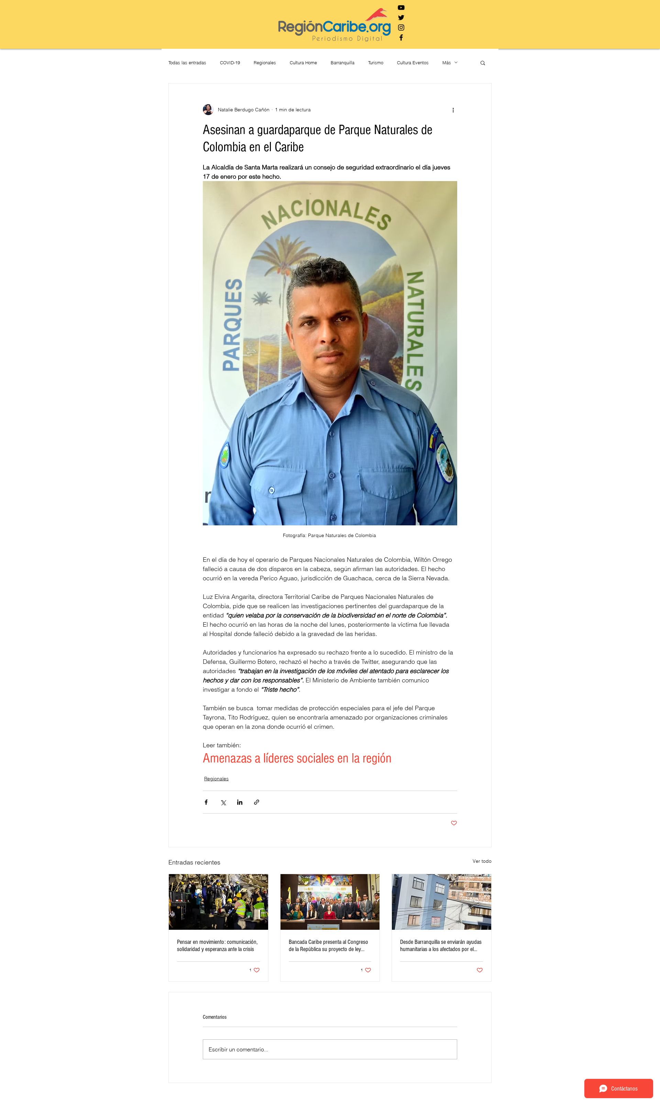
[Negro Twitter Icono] (401, 17)
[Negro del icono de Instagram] (401, 27)
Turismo (375, 62)
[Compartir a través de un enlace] (256, 802)
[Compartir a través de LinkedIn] (239, 802)
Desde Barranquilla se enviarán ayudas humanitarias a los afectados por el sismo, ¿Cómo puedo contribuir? (441, 945)
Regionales (265, 62)
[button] (483, 62)
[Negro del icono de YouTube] (401, 7)
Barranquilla (342, 62)
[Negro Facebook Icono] (401, 37)
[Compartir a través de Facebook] (206, 802)
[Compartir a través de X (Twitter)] (223, 802)
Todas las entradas (187, 62)
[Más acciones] (453, 109)
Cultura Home (303, 62)
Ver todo (482, 861)
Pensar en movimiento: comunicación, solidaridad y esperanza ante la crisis (217, 945)
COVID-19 (230, 62)
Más (446, 62)
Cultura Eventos (413, 62)
